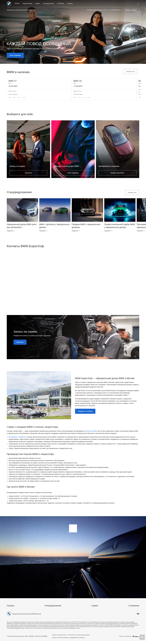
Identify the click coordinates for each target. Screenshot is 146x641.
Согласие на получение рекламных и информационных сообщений (68, 637)
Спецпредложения (48, 3)
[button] (11, 219)
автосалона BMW (91, 431)
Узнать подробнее (15, 55)
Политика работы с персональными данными (79, 635)
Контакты (70, 3)
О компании (60, 3)
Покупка (17, 3)
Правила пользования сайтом (59, 635)
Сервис (37, 3)
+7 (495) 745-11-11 (115, 10)
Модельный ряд (27, 3)
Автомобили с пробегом (17, 437)
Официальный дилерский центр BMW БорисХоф (21, 10)
